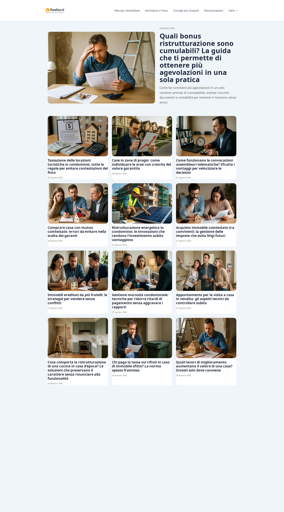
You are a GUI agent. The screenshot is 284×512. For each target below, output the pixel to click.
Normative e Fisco (156, 10)
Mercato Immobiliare (127, 10)
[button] (236, 10)
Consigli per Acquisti (186, 10)
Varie (231, 10)
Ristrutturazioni (213, 10)
